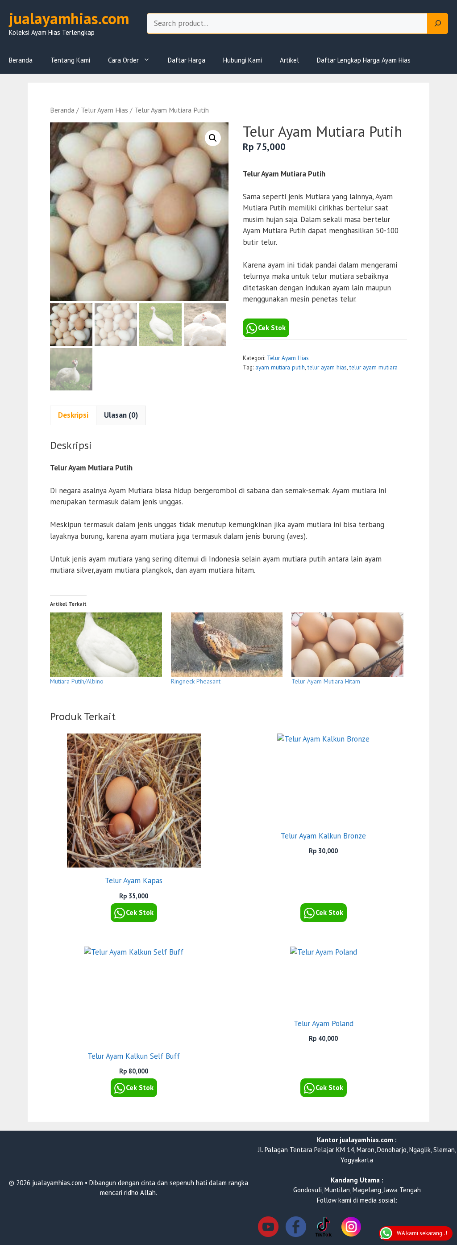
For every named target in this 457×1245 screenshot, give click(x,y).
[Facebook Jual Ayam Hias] (296, 1228)
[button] (213, 138)
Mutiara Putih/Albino (77, 681)
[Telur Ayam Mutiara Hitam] (347, 644)
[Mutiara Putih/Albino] (106, 644)
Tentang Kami (70, 60)
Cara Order (123, 60)
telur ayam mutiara (373, 367)
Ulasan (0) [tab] (121, 415)
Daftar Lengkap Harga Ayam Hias (364, 60)
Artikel (289, 60)
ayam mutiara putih (280, 367)
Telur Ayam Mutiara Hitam (325, 681)
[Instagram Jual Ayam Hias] (351, 1228)
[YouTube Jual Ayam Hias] (268, 1228)
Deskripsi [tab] (73, 415)
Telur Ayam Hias (104, 109)
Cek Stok (272, 327)
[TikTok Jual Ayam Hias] (323, 1228)
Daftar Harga (186, 60)
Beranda (21, 60)
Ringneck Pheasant (195, 681)
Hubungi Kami (242, 60)
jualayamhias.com (69, 18)
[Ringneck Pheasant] (227, 644)
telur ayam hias (327, 367)
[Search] (438, 23)
